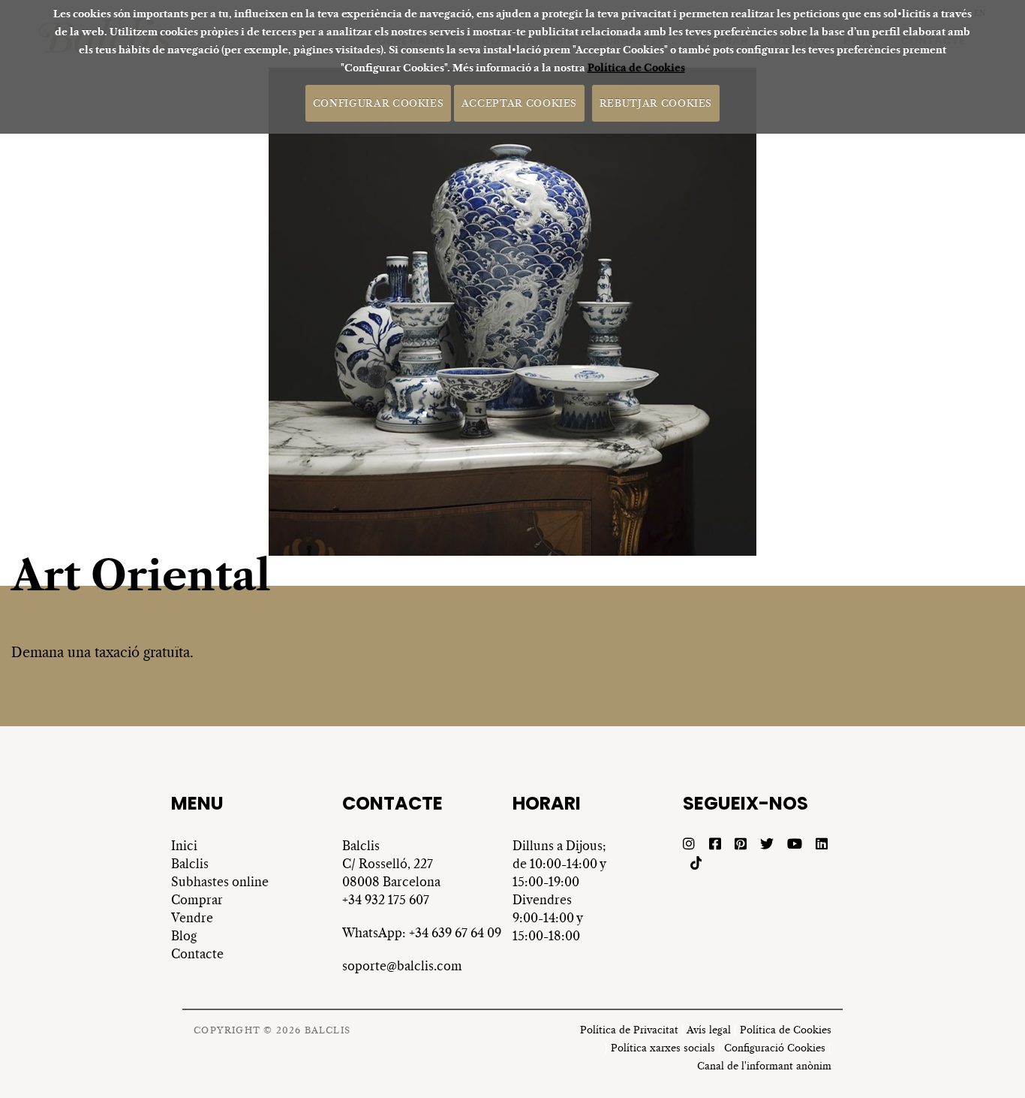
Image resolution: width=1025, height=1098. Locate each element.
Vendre (192, 917)
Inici (184, 845)
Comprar (197, 899)
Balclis (190, 863)
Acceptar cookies (519, 102)
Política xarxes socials (663, 1048)
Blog (184, 935)
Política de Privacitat (629, 1030)
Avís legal (709, 1030)
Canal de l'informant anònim (764, 1066)
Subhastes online (220, 881)
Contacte (197, 953)
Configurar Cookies (378, 102)
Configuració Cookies (774, 1048)
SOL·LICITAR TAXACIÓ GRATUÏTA (261, 705)
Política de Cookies (636, 68)
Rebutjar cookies (656, 102)
